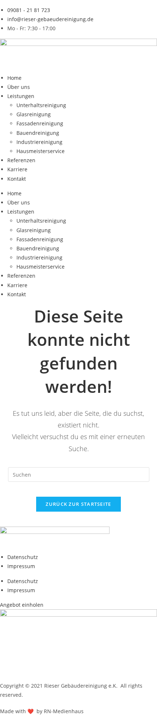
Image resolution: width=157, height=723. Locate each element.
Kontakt (16, 178)
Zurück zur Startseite (78, 504)
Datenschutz (22, 557)
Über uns (18, 86)
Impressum (21, 566)
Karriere (17, 169)
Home (14, 77)
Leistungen (20, 96)
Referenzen (21, 160)
